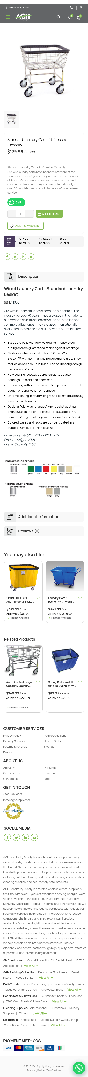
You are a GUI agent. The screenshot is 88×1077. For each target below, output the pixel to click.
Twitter (15, 256)
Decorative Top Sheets (53, 972)
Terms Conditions (55, 735)
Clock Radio (29, 1020)
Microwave (40, 1025)
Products (50, 768)
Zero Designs (53, 1070)
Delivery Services (14, 741)
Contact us (10, 779)
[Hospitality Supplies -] (23, 17)
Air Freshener (38, 1008)
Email (31, 256)
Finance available (19, 7)
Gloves (23, 1013)
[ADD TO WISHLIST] (38, 597)
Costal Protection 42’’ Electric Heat (50, 960)
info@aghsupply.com (16, 800)
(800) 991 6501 (12, 794)
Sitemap (49, 747)
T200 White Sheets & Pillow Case (61, 996)
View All (29, 966)
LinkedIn (23, 256)
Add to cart (51, 214)
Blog (47, 779)
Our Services (11, 773)
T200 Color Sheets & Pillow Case (26, 1001)
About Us (9, 768)
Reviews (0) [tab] (29, 531)
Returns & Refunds (15, 747)
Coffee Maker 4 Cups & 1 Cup (59, 1020)
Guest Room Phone (16, 1025)
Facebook (7, 256)
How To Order (52, 741)
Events (7, 752)
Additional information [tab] (38, 516)
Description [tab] (28, 276)
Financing (50, 773)
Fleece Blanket (25, 978)
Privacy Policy (12, 735)
